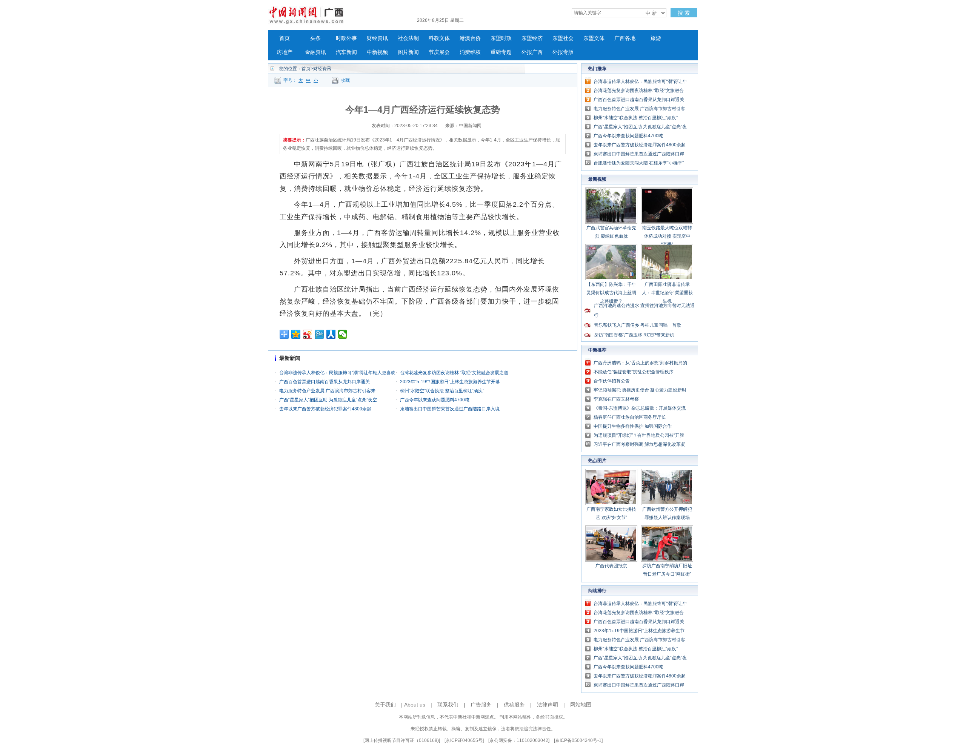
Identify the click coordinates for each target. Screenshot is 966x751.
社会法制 (408, 38)
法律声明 (547, 705)
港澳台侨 (470, 38)
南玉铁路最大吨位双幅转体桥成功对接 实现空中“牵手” (667, 236)
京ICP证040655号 (464, 740)
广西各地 (624, 38)
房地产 (284, 52)
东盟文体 (594, 38)
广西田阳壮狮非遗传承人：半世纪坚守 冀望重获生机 (667, 293)
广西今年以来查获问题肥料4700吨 (434, 399)
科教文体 (439, 38)
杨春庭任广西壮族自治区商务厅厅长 (630, 417)
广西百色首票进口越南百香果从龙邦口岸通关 (324, 381)
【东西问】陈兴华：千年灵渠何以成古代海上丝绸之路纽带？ (611, 293)
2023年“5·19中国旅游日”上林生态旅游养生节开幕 (450, 381)
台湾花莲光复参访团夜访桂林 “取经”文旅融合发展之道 (454, 372)
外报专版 (563, 52)
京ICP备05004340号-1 (578, 740)
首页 (284, 38)
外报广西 (532, 52)
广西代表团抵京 (611, 565)
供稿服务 (514, 705)
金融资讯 (315, 52)
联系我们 (447, 705)
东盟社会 (563, 38)
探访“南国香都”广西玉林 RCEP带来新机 (634, 335)
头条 (315, 38)
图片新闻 (408, 52)
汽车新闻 (346, 52)
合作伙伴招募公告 (612, 381)
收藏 (345, 80)
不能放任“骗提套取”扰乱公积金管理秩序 (634, 372)
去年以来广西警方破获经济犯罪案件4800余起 (325, 409)
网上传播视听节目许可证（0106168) (402, 740)
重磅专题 (501, 52)
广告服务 (481, 705)
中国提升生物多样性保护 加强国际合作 (633, 426)
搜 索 (684, 13)
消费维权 (470, 52)
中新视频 (377, 52)
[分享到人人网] (331, 334)
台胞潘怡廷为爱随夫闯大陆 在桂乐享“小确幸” (639, 163)
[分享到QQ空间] (296, 334)
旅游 (656, 38)
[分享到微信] (343, 334)
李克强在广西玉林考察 (616, 399)
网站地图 (580, 705)
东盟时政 (501, 38)
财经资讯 (377, 38)
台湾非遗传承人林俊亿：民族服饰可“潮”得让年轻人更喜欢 (337, 372)
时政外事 (346, 38)
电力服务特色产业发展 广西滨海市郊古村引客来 (327, 390)
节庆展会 (439, 52)
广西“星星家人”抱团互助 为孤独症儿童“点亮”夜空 (328, 399)
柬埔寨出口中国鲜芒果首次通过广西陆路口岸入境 (450, 409)
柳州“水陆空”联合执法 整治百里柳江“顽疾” (442, 390)
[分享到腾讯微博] (319, 334)
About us (414, 705)
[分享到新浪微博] (307, 334)
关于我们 (385, 705)
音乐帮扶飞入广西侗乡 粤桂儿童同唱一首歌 (637, 325)
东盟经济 (532, 38)
